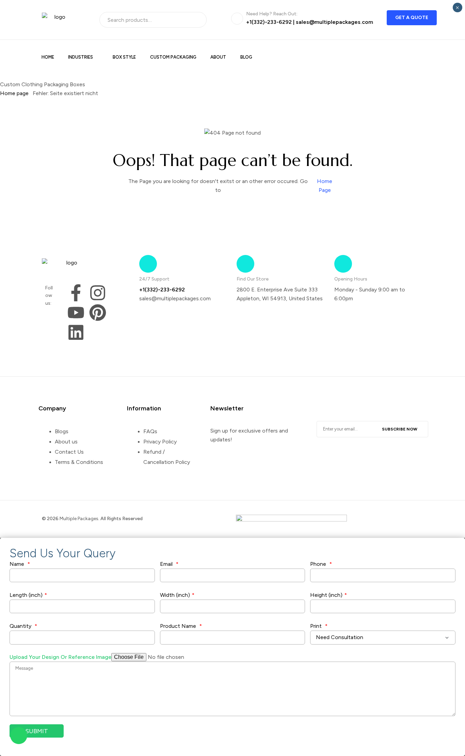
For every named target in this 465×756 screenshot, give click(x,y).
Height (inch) (328, 595)
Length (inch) (28, 595)
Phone (321, 564)
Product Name (181, 626)
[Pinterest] (97, 312)
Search (196, 20)
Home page (14, 93)
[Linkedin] (75, 332)
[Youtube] (75, 312)
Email (169, 564)
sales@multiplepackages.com (334, 22)
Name (20, 564)
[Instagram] (97, 292)
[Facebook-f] (75, 292)
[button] (412, 17)
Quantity (23, 626)
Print (318, 626)
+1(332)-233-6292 (269, 22)
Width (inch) (177, 595)
